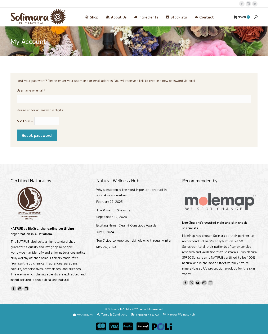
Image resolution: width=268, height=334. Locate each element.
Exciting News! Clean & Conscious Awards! (126, 225)
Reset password (37, 135)
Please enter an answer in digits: (40, 110)
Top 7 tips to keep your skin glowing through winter (134, 240)
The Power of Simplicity (113, 210)
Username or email (37, 90)
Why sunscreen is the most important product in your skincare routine (131, 192)
